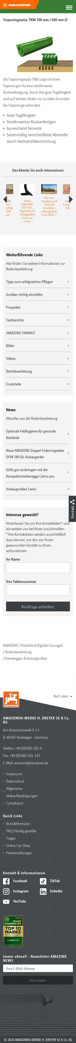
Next (71, 199)
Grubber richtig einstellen (24, 294)
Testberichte (15, 320)
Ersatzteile (13, 384)
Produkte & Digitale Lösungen (42, 645)
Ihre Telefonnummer (21, 581)
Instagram (20, 891)
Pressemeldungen (19, 852)
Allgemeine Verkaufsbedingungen (21, 791)
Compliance (14, 803)
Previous (5, 199)
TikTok (54, 880)
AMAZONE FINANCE (20, 332)
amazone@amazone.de (31, 762)
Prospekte (13, 307)
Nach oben (61, 696)
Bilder (10, 345)
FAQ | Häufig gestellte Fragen (21, 834)
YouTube (19, 901)
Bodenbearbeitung (18, 651)
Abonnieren (38, 980)
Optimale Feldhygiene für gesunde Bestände (31, 434)
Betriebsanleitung (19, 371)
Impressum (14, 773)
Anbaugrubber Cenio (21, 489)
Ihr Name (13, 559)
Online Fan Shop (18, 845)
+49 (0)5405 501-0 (28, 748)
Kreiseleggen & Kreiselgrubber (26, 658)
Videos (11, 358)
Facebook (19, 880)
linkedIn (55, 891)
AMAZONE (10, 645)
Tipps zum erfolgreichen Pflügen (29, 281)
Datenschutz (15, 781)
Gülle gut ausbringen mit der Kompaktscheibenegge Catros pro (30, 473)
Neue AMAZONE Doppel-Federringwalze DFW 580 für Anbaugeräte (35, 453)
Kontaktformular (18, 823)
